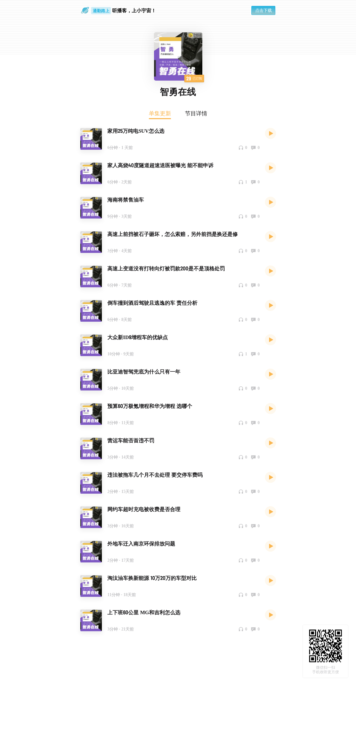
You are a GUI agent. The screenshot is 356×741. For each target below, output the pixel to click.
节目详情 (196, 113)
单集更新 (160, 113)
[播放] (270, 133)
